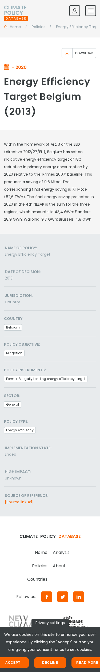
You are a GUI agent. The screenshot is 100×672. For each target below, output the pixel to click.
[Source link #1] (19, 502)
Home (41, 552)
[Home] (16, 10)
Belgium (13, 327)
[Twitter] (62, 596)
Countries (37, 579)
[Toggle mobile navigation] (90, 10)
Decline (50, 663)
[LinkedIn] (78, 596)
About (59, 566)
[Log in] (74, 10)
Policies (39, 566)
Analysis (61, 552)
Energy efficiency (20, 430)
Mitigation (14, 353)
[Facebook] (46, 596)
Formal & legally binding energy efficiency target (45, 378)
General (12, 404)
